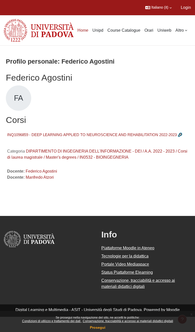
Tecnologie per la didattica (125, 256)
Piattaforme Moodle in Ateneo (127, 248)
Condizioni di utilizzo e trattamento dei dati (51, 321)
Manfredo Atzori (40, 177)
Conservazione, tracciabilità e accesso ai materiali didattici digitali (128, 321)
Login (186, 7)
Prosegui (97, 327)
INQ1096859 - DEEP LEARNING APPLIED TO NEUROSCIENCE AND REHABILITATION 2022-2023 (92, 135)
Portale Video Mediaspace (125, 264)
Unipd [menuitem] (97, 30)
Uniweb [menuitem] (164, 30)
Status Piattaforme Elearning (127, 272)
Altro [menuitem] (179, 30)
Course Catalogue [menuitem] (123, 30)
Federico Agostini (41, 171)
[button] (158, 7)
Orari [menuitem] (148, 30)
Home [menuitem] (82, 30)
